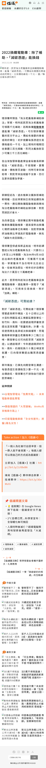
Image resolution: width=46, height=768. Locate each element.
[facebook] (30, 3)
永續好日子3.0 (21, 8)
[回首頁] (10, 3)
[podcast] (34, 3)
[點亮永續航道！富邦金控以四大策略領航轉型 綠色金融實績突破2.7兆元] (11, 624)
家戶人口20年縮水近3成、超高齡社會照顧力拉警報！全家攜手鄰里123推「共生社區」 (32, 636)
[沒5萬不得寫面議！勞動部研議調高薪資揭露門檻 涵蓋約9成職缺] (11, 676)
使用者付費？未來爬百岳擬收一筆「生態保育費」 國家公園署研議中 (32, 689)
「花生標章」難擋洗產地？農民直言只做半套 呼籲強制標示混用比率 (32, 660)
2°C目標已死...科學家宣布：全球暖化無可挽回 (24, 520)
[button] (43, 3)
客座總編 (6, 8)
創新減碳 (9, 548)
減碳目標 (38, 544)
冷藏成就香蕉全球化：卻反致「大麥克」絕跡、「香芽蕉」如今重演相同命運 (32, 605)
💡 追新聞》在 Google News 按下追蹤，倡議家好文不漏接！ (24, 509)
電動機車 (9, 544)
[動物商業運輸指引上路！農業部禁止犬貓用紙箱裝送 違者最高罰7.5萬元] (11, 705)
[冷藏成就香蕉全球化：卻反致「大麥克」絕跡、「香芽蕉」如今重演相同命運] (11, 607)
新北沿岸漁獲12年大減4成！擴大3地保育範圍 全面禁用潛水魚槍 (32, 732)
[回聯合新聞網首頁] (4, 3)
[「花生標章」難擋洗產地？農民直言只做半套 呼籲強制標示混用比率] (11, 662)
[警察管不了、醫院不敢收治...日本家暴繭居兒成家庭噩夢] (11, 592)
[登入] (38, 3)
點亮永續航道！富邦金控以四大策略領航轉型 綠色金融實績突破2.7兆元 (32, 622)
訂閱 (34, 757)
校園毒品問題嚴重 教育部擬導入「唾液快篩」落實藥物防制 (32, 718)
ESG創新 (36, 8)
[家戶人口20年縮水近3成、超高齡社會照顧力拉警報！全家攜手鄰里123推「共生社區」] (11, 638)
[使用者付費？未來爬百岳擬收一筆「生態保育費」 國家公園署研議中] (11, 691)
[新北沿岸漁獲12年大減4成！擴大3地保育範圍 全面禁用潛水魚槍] (11, 734)
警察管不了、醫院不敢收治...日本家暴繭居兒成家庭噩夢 (32, 590)
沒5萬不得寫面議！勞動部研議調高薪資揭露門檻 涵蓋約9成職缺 (32, 674)
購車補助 (23, 544)
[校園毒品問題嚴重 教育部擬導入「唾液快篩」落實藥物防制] (11, 720)
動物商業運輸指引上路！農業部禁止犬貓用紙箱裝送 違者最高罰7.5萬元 (32, 703)
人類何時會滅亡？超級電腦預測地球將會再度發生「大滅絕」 (24, 530)
